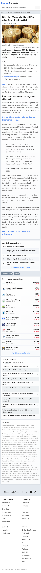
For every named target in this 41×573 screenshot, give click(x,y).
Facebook (25, 512)
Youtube (25, 506)
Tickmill (25, 552)
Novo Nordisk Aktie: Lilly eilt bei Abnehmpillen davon (19, 415)
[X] (26, 492)
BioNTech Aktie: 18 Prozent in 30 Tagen (15, 370)
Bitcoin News (9, 12)
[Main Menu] (39, 3)
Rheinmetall (10, 312)
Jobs (3, 518)
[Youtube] (30, 492)
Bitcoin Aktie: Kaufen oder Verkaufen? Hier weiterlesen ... (19, 118)
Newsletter (6, 522)
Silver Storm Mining (13, 300)
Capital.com (26, 536)
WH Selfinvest (27, 558)
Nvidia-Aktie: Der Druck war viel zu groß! (15, 366)
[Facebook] (22, 492)
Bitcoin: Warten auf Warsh (15, 247)
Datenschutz (6, 512)
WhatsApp (25, 518)
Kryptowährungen (7, 274)
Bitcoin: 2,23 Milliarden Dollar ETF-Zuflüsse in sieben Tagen (21, 251)
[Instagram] (35, 492)
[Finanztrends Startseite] (9, 4)
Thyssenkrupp (11, 324)
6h (3, 363)
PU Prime (25, 549)
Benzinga (20, 45)
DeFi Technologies (12, 318)
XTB (23, 562)
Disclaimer (6, 509)
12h (7, 363)
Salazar (8, 294)
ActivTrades (26, 533)
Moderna (9, 282)
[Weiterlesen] (38, 366)
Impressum (6, 503)
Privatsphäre (6, 515)
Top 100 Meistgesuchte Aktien (21, 353)
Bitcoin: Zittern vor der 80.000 (16, 255)
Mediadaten (6, 506)
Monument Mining (12, 347)
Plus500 (25, 546)
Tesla (8, 329)
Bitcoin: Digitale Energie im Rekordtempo (20, 259)
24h (10, 363)
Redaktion (25, 503)
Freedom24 (26, 539)
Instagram (25, 515)
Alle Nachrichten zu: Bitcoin (21, 268)
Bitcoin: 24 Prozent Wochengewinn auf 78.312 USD (21, 263)
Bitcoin (2, 12)
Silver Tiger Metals (12, 335)
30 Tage (20, 363)
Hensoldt (9, 341)
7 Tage (15, 363)
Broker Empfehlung (29, 530)
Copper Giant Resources (14, 288)
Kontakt (4, 530)
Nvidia (8, 306)
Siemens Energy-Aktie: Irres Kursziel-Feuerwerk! (17, 379)
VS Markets (26, 555)
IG (22, 543)
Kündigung (6, 533)
